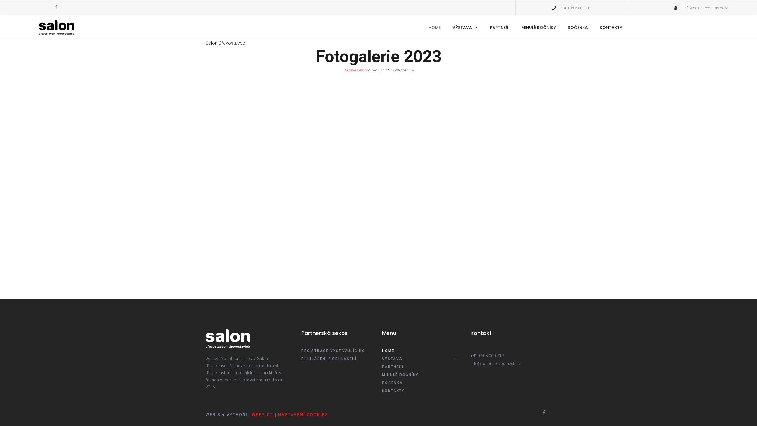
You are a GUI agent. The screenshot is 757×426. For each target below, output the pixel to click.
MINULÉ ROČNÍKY (538, 27)
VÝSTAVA (462, 27)
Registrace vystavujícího (333, 351)
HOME (434, 27)
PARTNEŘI (499, 27)
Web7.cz (261, 414)
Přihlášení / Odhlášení (329, 359)
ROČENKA (578, 27)
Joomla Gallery (355, 70)
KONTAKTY (611, 27)
